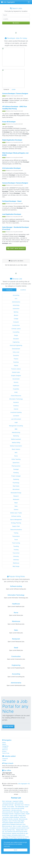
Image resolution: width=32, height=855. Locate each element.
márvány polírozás (16, 810)
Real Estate (16, 486)
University (16, 556)
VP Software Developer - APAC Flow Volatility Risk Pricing (14, 108)
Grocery (16, 382)
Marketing (16, 436)
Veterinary (16, 559)
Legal (16, 422)
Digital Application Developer (12, 140)
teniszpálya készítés (8, 813)
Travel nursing (16, 543)
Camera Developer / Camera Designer (15, 93)
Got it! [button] (15, 850)
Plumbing (16, 472)
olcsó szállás (10, 806)
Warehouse (16, 563)
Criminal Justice (16, 328)
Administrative (16, 302)
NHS (16, 452)
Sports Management (16, 519)
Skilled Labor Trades (16, 513)
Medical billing (16, 442)
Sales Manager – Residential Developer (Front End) (15, 228)
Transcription (16, 536)
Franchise (16, 362)
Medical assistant (16, 439)
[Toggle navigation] (29, 2)
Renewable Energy (16, 492)
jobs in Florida (13, 821)
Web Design (16, 566)
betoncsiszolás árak (8, 803)
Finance (16, 358)
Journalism (16, 415)
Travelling (16, 546)
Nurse (16, 456)
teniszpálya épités (17, 835)
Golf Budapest (13, 837)
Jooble (13, 89)
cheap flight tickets (7, 838)
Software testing (16, 516)
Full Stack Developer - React (11, 201)
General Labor (16, 372)
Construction (16, 325)
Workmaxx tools (20, 824)
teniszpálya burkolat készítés (17, 828)
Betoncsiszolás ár (7, 826)
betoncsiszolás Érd (7, 812)
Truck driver (16, 553)
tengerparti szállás (19, 813)
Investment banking (16, 412)
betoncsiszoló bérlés (21, 831)
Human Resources (16, 395)
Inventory (16, 405)
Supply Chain (16, 526)
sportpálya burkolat (8, 805)
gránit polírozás (19, 803)
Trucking (16, 549)
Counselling (16, 332)
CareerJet (6, 89)
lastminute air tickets (23, 837)
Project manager (16, 476)
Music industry (16, 449)
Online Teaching (16, 459)
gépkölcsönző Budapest (9, 824)
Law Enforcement (16, 419)
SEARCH (16, 23)
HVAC (16, 392)
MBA (16, 429)
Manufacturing (16, 432)
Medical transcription (16, 446)
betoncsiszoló (6, 810)
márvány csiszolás (13, 819)
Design (16, 335)
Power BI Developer (9, 122)
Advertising (16, 305)
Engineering (16, 342)
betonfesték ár (21, 833)
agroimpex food (19, 805)
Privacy (4, 751)
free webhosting (19, 806)
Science (16, 509)
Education (16, 338)
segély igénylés (17, 838)
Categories (9, 290)
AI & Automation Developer (11, 168)
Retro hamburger (7, 801)
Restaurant (16, 499)
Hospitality (16, 389)
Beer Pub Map (24, 812)
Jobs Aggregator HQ (24, 783)
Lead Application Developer (11, 214)
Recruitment (16, 489)
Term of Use (5, 753)
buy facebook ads (10, 831)
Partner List (16, 798)
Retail (16, 502)
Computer (16, 322)
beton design (14, 815)
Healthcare (16, 385)
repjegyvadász (20, 829)
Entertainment (16, 348)
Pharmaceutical (16, 466)
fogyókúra (5, 821)
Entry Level (16, 352)
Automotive (16, 308)
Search (4, 744)
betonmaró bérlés (19, 822)
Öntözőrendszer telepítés (9, 833)
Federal (16, 365)
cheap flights (20, 821)
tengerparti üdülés (18, 801)
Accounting (16, 295)
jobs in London (17, 826)
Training (16, 533)
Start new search (17, 248)
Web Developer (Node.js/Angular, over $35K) (15, 154)
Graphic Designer (16, 375)
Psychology (16, 482)
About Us (5, 749)
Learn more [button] (7, 846)
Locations (23, 290)
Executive (16, 355)
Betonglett (17, 812)
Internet (16, 409)
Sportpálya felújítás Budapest (11, 817)
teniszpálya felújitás (7, 822)
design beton (22, 815)
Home (4, 742)
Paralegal (16, 469)
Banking (16, 312)
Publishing (16, 479)
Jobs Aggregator (9, 2)
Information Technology (16, 399)
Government (16, 379)
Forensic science (16, 369)
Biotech (16, 315)
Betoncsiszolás (23, 819)
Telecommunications (16, 529)
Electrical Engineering (16, 345)
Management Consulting (16, 425)
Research (16, 496)
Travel (16, 539)
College (16, 318)
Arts (16, 298)
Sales (16, 506)
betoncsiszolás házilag (17, 808)
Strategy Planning (16, 523)
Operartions (16, 462)
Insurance (16, 402)
